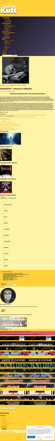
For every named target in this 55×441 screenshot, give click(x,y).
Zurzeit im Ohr (7, 19)
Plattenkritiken (7, 18)
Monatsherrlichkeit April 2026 (8, 372)
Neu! (3, 39)
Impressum (4, 422)
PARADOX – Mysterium (6, 146)
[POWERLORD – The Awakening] (6, 176)
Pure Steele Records (34, 115)
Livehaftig (5, 31)
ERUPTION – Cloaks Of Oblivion (8, 195)
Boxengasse (6, 35)
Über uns (6, 46)
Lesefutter (6, 33)
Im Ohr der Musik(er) (8, 20)
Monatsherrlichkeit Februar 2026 (8, 382)
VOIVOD (2, 404)
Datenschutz (5, 421)
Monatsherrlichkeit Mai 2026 (7, 367)
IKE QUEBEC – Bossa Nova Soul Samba (10, 349)
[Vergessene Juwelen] (13, 326)
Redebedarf (6, 37)
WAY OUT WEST (4, 394)
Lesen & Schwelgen (8, 32)
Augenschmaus (7, 34)
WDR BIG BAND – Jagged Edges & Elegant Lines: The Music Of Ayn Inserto (19, 344)
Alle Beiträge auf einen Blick (9, 40)
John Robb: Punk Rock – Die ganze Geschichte (13, 273)
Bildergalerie (6, 36)
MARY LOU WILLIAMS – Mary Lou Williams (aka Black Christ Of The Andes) (19, 334)
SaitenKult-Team (7, 47)
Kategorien (3, 284)
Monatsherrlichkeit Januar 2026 (8, 387)
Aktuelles (6, 41)
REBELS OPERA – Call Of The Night (10, 277)
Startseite (2, 85)
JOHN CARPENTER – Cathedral (9, 275)
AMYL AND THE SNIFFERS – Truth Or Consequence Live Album (16, 274)
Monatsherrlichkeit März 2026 (8, 377)
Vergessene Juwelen (8, 25)
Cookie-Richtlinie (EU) (6, 424)
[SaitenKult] (8, 13)
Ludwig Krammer (3, 91)
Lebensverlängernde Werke (9, 26)
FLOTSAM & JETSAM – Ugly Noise (8, 162)
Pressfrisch (6, 17)
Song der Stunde (7, 21)
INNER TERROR (8, 115)
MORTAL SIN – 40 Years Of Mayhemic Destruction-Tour (14, 399)
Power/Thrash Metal (25, 115)
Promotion (4, 420)
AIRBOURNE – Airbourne (8, 279)
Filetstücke (6, 24)
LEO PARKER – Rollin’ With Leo (8, 339)
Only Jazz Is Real (7, 27)
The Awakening (42, 115)
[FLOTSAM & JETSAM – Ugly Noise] (6, 160)
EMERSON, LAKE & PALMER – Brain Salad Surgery (13, 276)
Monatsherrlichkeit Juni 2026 (7, 361)
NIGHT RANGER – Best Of (8, 278)
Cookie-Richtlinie (40, 439)
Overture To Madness (16, 115)
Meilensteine (6, 23)
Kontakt (4, 419)
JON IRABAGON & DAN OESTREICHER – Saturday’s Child (14, 354)
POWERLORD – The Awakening (8, 179)
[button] (52, 427)
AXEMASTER (2, 115)
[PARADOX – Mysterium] (10, 144)
